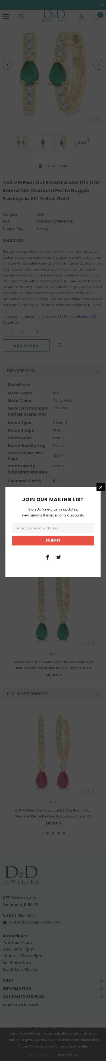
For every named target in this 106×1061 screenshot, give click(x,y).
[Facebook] (47, 557)
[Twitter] (58, 557)
